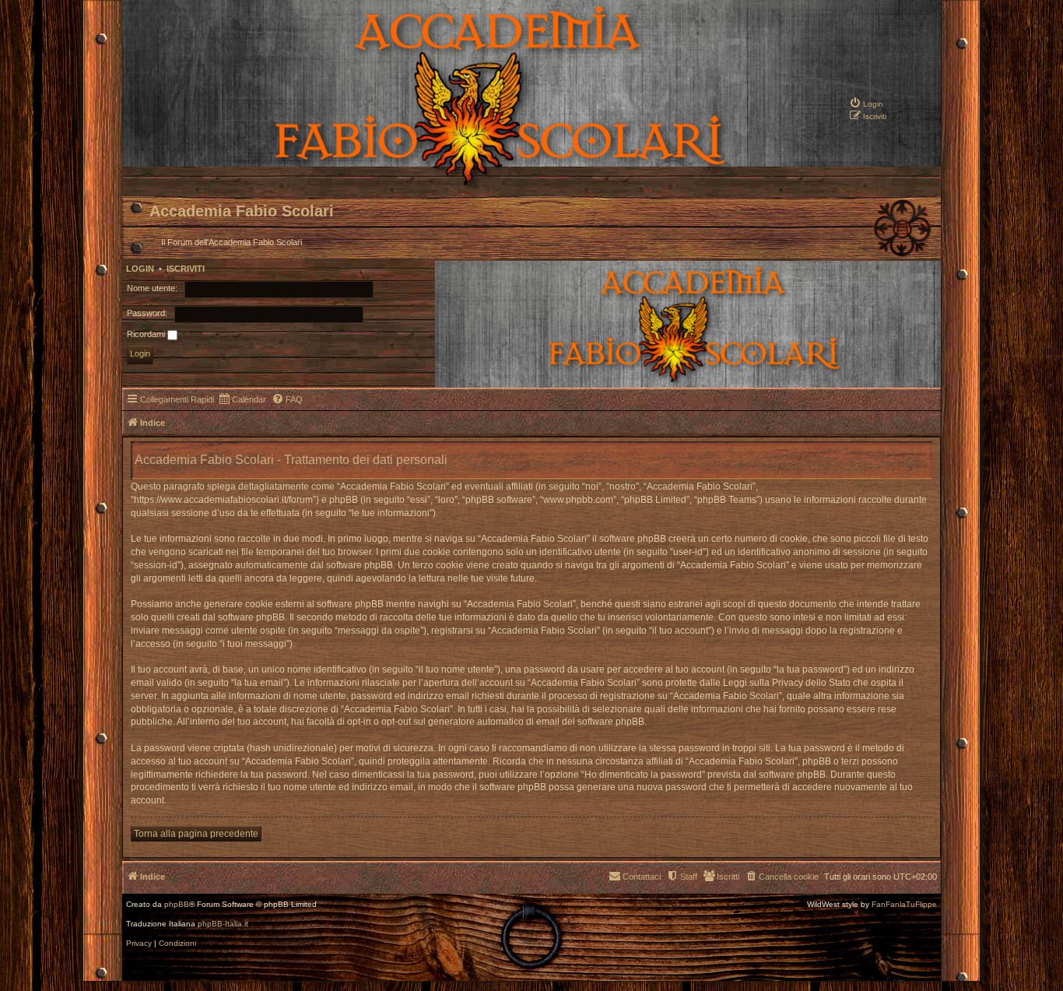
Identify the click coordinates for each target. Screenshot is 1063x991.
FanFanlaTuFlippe (904, 904)
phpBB (176, 904)
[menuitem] (866, 102)
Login (140, 268)
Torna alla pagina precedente (196, 833)
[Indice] (446, 184)
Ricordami (147, 334)
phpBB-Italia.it (223, 924)
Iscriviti (186, 268)
